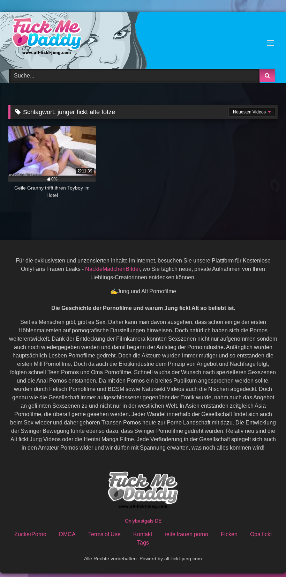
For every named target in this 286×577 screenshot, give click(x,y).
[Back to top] (264, 556)
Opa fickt (261, 534)
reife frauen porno (186, 534)
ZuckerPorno (30, 534)
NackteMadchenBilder (112, 269)
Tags (143, 543)
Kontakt (142, 534)
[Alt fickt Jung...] (143, 37)
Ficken (229, 534)
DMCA (67, 534)
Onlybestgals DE (143, 521)
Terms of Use (104, 534)
